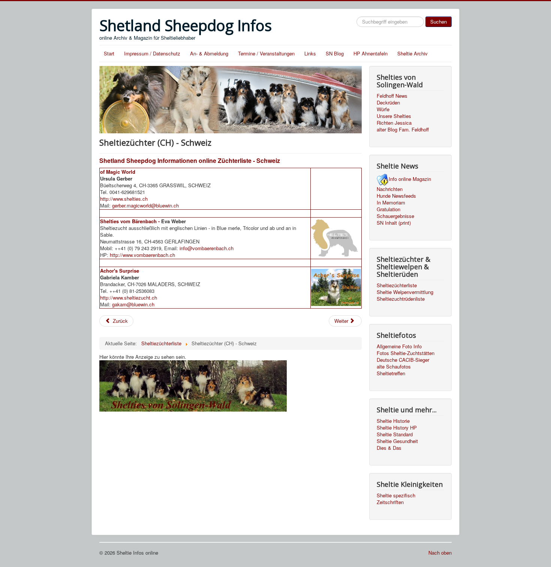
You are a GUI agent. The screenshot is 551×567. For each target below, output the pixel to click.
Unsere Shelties (394, 116)
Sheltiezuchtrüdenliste (401, 298)
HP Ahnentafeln (370, 53)
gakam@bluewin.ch (133, 304)
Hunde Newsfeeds (396, 195)
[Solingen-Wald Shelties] (193, 384)
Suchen (438, 21)
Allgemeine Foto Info (399, 346)
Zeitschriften (390, 502)
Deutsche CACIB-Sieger (403, 360)
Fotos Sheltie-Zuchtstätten (405, 353)
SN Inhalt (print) (394, 222)
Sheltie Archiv (412, 53)
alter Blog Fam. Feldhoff (403, 129)
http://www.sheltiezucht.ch (128, 297)
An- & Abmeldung (209, 53)
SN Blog (335, 53)
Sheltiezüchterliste (397, 285)
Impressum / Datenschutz (152, 53)
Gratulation (388, 209)
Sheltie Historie (393, 421)
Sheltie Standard (395, 434)
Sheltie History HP (397, 427)
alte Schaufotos (394, 366)
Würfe (383, 109)
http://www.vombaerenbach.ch (142, 254)
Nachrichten (390, 189)
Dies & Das (389, 448)
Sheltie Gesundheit (397, 441)
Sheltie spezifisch (396, 495)
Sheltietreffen (391, 373)
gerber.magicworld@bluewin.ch (145, 205)
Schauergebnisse (395, 216)
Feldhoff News (392, 96)
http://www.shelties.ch (124, 198)
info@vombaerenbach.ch (207, 248)
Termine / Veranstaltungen (266, 53)
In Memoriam (391, 202)
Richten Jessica (394, 122)
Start (109, 53)
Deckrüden (388, 102)
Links (310, 53)
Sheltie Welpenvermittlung (405, 292)
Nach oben (440, 552)
